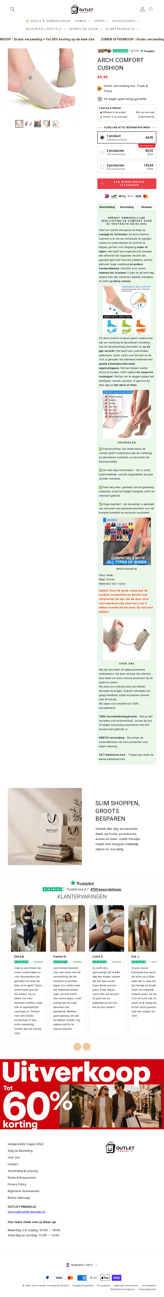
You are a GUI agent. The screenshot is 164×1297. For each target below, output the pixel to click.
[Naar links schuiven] (11, 123)
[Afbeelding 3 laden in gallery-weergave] (37, 123)
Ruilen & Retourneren (22, 1177)
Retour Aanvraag (19, 1197)
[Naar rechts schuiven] (78, 123)
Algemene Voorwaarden (24, 1191)
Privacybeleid (104, 1286)
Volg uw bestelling (20, 1150)
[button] (14, 9)
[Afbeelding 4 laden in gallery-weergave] (46, 123)
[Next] (86, 1046)
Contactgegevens (147, 1289)
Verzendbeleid (149, 1286)
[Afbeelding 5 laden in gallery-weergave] (55, 123)
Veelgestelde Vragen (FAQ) (25, 1144)
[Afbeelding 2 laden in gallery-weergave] (28, 123)
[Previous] (77, 1046)
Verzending (127, 207)
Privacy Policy (17, 1184)
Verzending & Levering (23, 1171)
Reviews (146, 207)
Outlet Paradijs (39, 1286)
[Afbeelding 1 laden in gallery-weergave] (19, 123)
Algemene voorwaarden (126, 1286)
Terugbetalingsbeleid (82, 1286)
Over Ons (14, 1157)
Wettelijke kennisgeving (123, 1289)
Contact (13, 1164)
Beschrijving (107, 207)
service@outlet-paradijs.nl (26, 1212)
